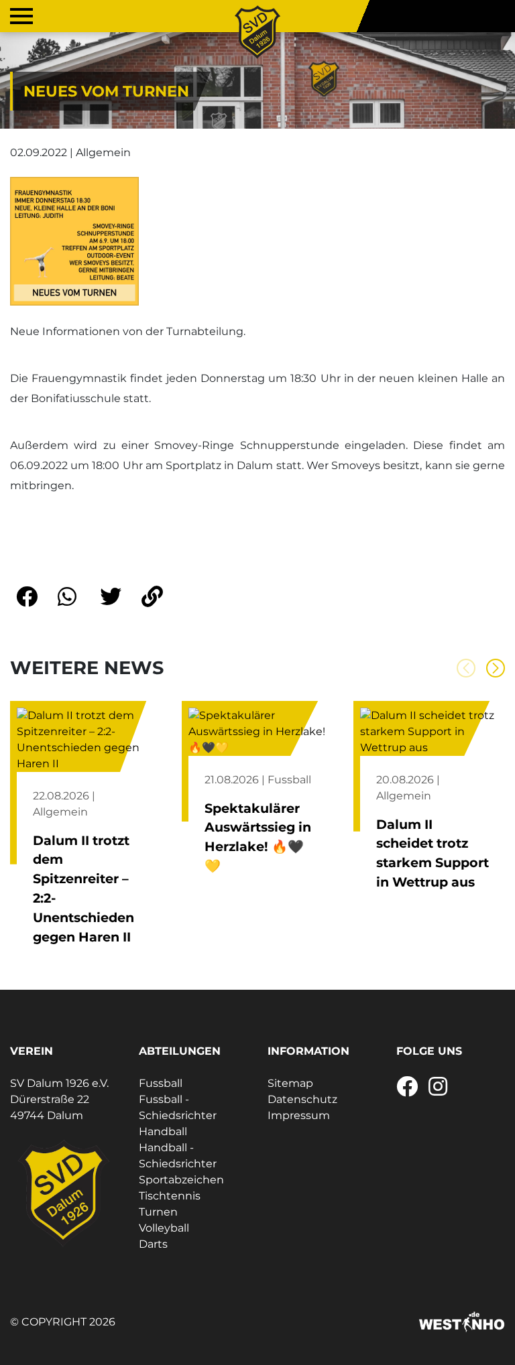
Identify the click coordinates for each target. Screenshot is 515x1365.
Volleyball (164, 1228)
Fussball (160, 1083)
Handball (163, 1131)
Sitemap (290, 1083)
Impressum (299, 1115)
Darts (153, 1244)
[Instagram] (437, 1090)
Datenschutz (302, 1099)
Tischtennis (170, 1195)
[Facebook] (407, 1090)
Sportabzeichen (181, 1179)
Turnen (158, 1212)
